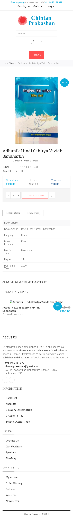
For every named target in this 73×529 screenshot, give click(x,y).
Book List (11, 398)
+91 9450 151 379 (14, 362)
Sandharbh (41, 281)
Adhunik (7, 281)
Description (13, 213)
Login (51, 6)
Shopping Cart (24, 6)
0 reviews (17, 161)
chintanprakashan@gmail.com (21, 366)
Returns (10, 489)
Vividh (31, 281)
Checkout (37, 6)
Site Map (11, 458)
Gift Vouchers (14, 446)
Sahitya (23, 281)
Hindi (15, 281)
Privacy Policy (14, 415)
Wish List (11, 495)
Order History (14, 483)
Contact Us (12, 440)
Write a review (31, 161)
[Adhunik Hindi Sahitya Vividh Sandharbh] (36, 110)
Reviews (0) (33, 213)
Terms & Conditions (18, 421)
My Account (13, 477)
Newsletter (12, 501)
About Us (11, 403)
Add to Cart (36, 195)
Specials (11, 452)
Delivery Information (19, 409)
